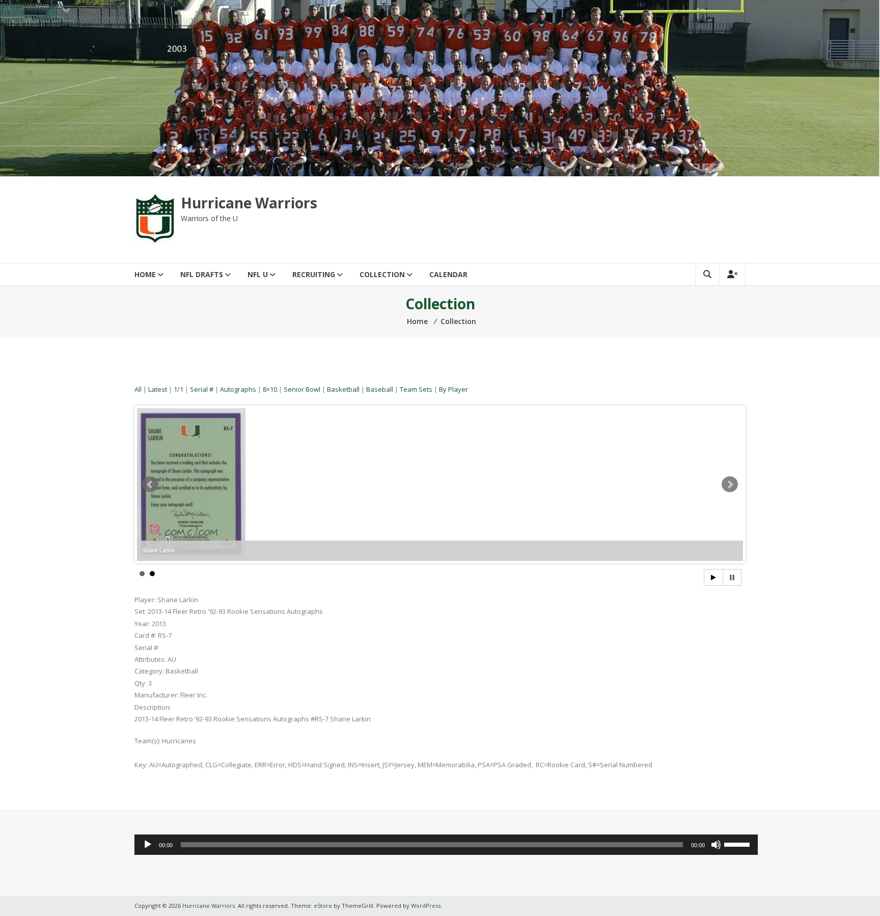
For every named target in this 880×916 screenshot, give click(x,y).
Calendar (448, 274)
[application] (446, 844)
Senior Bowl (302, 389)
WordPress (426, 905)
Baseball (379, 389)
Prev (150, 484)
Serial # (201, 389)
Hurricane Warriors (249, 202)
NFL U (258, 274)
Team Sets (416, 389)
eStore (323, 905)
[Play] (148, 845)
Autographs (238, 389)
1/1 (178, 389)
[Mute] (716, 845)
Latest (157, 389)
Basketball (343, 389)
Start (713, 577)
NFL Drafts (201, 274)
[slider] (738, 843)
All (138, 389)
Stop (732, 577)
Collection (382, 274)
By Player (453, 389)
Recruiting (313, 274)
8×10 (270, 389)
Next (730, 484)
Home (145, 274)
